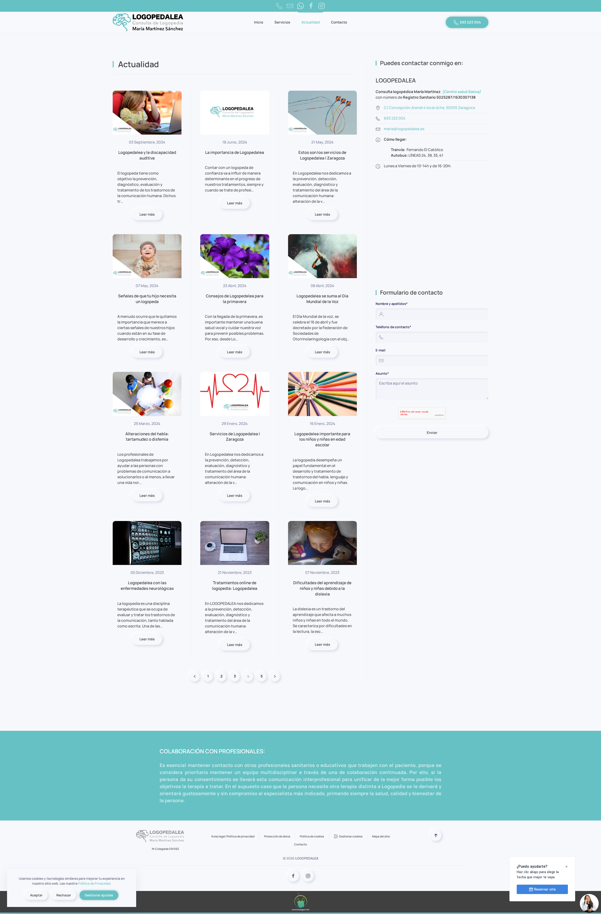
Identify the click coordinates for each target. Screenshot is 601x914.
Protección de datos (277, 836)
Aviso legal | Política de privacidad (232, 836)
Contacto (339, 22)
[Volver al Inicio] (148, 22)
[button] (435, 835)
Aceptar (36, 895)
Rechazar (63, 895)
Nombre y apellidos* (392, 303)
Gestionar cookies (350, 836)
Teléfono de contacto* (393, 327)
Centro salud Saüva (461, 91)
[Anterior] (195, 676)
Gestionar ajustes (99, 895)
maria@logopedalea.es (404, 128)
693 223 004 (470, 22)
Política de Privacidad (94, 883)
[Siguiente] (275, 676)
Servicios (282, 22)
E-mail (380, 350)
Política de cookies (312, 836)
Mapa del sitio (381, 836)
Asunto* (382, 373)
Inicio (258, 22)
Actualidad (310, 22)
